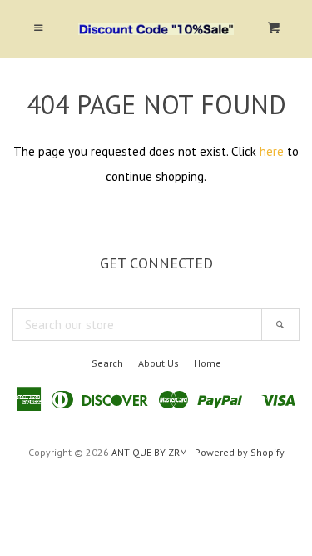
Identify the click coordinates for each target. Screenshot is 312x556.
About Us (158, 363)
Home (207, 363)
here (272, 151)
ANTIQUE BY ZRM (149, 452)
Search (107, 363)
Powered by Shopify (240, 452)
